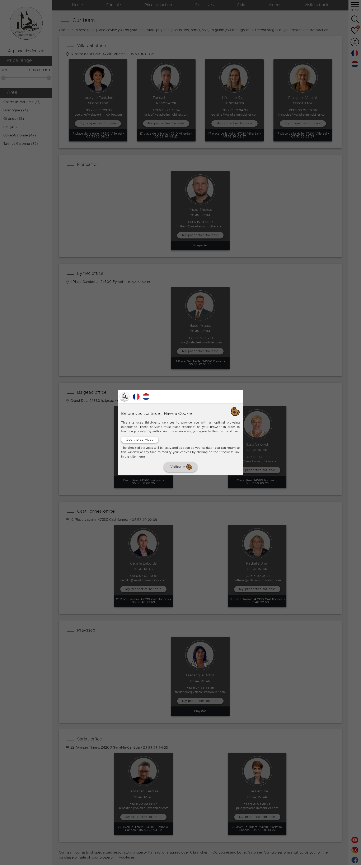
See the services (139, 439)
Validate (178, 466)
